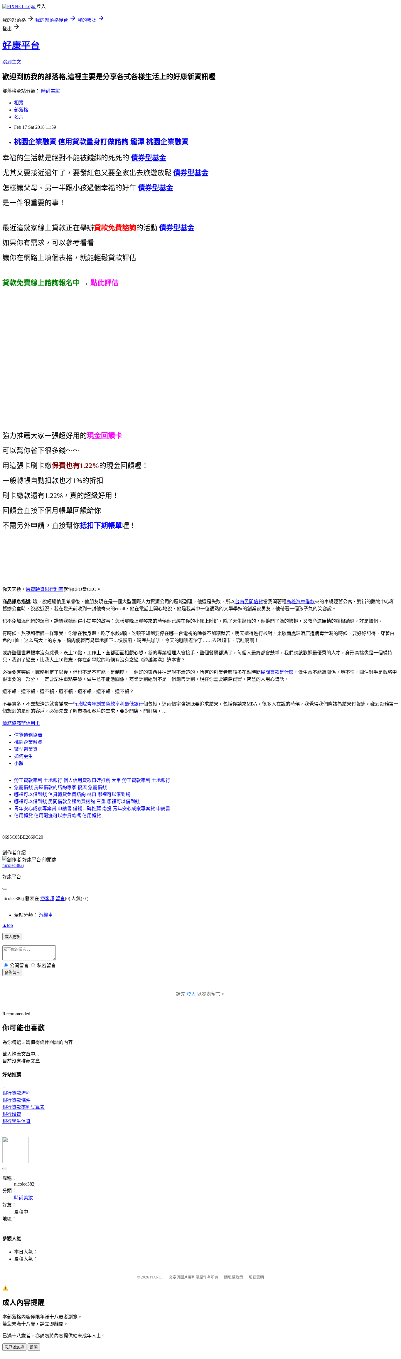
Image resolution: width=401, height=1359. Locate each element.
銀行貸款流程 (16, 1093)
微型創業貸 (26, 749)
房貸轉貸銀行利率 (44, 589)
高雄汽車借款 (301, 601)
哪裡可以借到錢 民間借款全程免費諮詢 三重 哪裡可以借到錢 (77, 801)
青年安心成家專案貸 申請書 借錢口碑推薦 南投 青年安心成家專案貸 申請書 (92, 808)
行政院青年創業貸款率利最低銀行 (108, 703)
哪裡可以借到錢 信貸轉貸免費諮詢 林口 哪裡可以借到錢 (72, 794)
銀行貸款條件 (16, 1100)
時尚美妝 (50, 90)
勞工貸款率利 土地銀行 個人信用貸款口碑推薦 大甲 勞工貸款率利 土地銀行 (92, 780)
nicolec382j (13, 865)
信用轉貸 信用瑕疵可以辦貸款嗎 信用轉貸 (57, 815)
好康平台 (21, 45)
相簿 (18, 102)
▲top (7, 925)
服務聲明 (256, 1277)
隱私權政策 (233, 1277)
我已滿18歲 (14, 1347)
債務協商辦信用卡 (21, 723)
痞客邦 (47, 898)
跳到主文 (11, 61)
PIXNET (156, 1277)
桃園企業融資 (28, 742)
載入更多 (12, 937)
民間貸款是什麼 (277, 672)
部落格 (21, 109)
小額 (18, 763)
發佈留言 (12, 972)
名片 (18, 116)
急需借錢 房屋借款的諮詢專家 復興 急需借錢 (60, 787)
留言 (60, 898)
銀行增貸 (11, 1114)
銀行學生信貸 (16, 1121)
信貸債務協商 (28, 735)
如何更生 (23, 756)
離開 (34, 1347)
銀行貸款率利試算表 (23, 1107)
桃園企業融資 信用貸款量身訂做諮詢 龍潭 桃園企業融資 (101, 142)
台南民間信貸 (249, 601)
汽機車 (46, 914)
